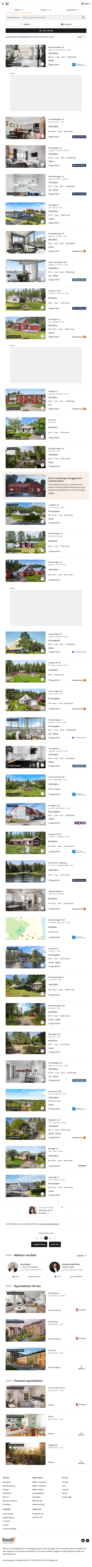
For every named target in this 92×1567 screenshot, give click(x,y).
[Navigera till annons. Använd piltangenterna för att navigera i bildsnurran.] (26, 56)
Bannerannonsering (10, 1501)
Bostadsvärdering (9, 1486)
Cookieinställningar (9, 1529)
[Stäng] (62, 1207)
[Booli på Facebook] (87, 1540)
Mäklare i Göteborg (39, 1486)
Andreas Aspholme (71, 1264)
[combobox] (34, 17)
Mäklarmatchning (38, 1504)
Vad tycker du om (45, 1211)
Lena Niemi (25, 1264)
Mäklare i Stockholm (39, 1482)
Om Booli (65, 1482)
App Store (36, 1517)
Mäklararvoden (37, 1501)
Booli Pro (6, 1497)
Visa (80, 1256)
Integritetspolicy (9, 1518)
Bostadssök (7, 1482)
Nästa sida (55, 1244)
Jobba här (65, 1490)
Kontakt (65, 1493)
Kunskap (6, 1490)
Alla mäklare (36, 1497)
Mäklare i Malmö (37, 1490)
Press (64, 1486)
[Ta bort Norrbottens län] (20, 17)
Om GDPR (6, 1521)
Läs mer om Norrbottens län (49, 1224)
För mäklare (7, 1504)
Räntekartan (7, 1493)
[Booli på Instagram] (83, 1540)
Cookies (6, 1525)
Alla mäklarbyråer (38, 1493)
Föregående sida (39, 1244)
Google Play (36, 1514)
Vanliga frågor (67, 1497)
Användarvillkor (8, 1514)
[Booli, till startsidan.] (7, 3)
